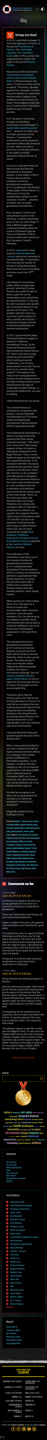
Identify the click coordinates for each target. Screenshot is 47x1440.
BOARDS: (28, 1397)
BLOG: (27, 1393)
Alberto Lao (15, 1262)
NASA (20, 858)
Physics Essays (15, 868)
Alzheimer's (16, 1113)
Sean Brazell (16, 1276)
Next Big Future (13, 1337)
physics (37, 828)
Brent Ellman (16, 1283)
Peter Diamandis (13, 1167)
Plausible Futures (14, 1340)
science (26, 831)
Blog (23, 21)
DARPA (21, 841)
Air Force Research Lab (23, 835)
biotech (34, 1116)
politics (18, 1137)
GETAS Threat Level (23, 1371)
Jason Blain (15, 1293)
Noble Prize (34, 865)
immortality (13, 1129)
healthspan (28, 1126)
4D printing (11, 1165)
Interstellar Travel (25, 1130)
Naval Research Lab (21, 862)
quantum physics (17, 831)
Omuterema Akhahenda (21, 1244)
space (33, 1140)
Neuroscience (12, 1137)
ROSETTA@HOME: (14, 1410)
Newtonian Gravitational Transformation (21, 863)
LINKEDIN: (7, 1387)
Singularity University (16, 1178)
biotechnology (11, 1119)
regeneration (10, 1139)
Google (11, 1126)
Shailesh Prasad (17, 1219)
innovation (10, 828)
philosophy (30, 828)
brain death (35, 1120)
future (40, 1122)
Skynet (9, 1181)
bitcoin (21, 1119)
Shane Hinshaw (17, 1265)
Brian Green (26, 838)
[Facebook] (13, 1429)
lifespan (24, 1133)
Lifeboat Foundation (17, 1425)
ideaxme (42, 1127)
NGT (28, 865)
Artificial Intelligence (38, 1113)
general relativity (26, 825)
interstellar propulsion (28, 851)
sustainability (40, 1140)
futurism (6, 1127)
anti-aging (26, 1112)
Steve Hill (14, 1279)
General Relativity (18, 848)
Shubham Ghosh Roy (20, 1209)
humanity (36, 1126)
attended (21, 250)
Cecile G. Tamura (18, 1251)
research (19, 1140)
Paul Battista (16, 1223)
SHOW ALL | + (10, 1307)
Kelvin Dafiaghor (17, 1230)
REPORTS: (28, 1401)
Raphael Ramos (17, 1269)
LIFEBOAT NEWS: (30, 1381)
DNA (8, 1170)
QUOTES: (28, 1416)
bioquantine (13, 1116)
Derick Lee (15, 1258)
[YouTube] (29, 1429)
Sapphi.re (43, 1425)
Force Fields (28, 841)
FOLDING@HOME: (14, 1405)
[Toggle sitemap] (37, 9)
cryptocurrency (9, 1123)
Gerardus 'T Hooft (31, 848)
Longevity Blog (13, 1330)
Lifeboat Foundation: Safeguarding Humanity (17, 9)
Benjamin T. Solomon (21, 821)
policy (9, 831)
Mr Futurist (11, 1333)
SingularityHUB (13, 1343)
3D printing (11, 1162)
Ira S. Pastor (15, 1300)
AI (11, 1113)
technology (12, 1143)
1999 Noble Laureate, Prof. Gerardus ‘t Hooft (20, 52)
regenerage (33, 1136)
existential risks (26, 1123)
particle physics (20, 828)
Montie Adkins (16, 1297)
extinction (34, 1123)
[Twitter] (19, 1429)
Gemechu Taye (17, 1226)
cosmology (10, 825)
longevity (34, 1133)
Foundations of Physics (15, 845)
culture (15, 1123)
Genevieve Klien (17, 1202)
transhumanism (24, 1143)
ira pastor (36, 1129)
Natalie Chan (16, 1272)
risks (23, 1140)
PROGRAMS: (29, 1405)
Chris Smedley (16, 1304)
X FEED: (7, 1393)
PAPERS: (28, 1410)
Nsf (8, 868)
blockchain (27, 1120)
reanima (24, 1136)
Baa (20, 838)
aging (7, 1112)
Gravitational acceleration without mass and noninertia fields (21, 77)
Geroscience (11, 1327)
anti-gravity (34, 821)
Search (41, 1078)
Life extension (12, 1133)
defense (17, 825)
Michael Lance (17, 1290)
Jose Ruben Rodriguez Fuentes (24, 1237)
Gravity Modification (13, 851)
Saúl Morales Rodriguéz (21, 1205)
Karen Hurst (15, 1233)
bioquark (24, 1116)
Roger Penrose (26, 868)
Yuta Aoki (14, 1254)
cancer (41, 1120)
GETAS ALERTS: (30, 1387)
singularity (28, 1140)
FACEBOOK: (6, 1381)
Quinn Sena (15, 1212)
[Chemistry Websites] (23, 1094)
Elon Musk (11, 1175)
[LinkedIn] (24, 1429)
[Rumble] (34, 1429)
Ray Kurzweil (12, 1173)
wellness (36, 1143)
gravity (35, 825)
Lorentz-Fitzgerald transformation (18, 855)
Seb (12, 1286)
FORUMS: (17, 1416)
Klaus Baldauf (16, 1247)
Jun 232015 (10, 35)
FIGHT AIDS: (10, 1401)
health (17, 1126)
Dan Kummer (16, 1240)
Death (19, 1123)
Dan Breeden (16, 1216)
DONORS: (15, 1397)
